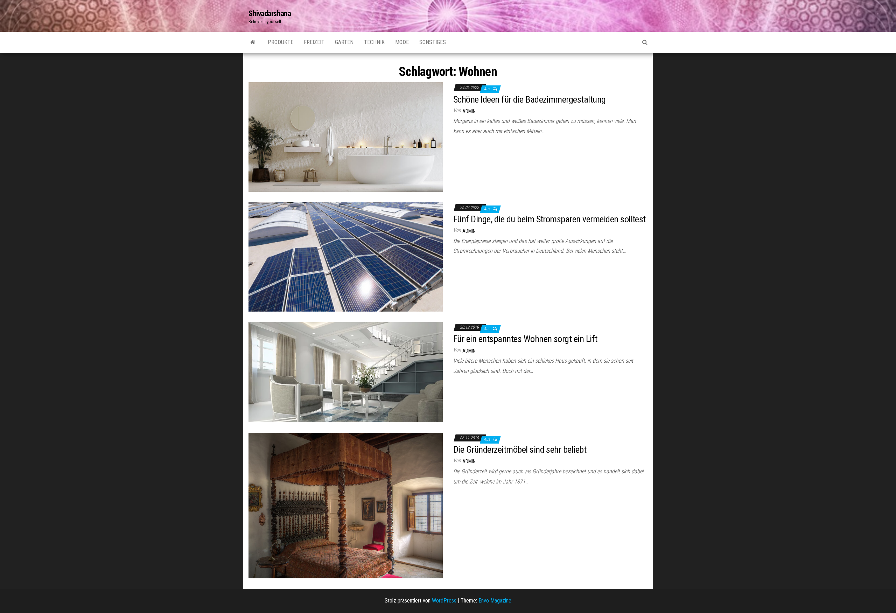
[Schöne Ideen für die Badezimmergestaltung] (345, 136)
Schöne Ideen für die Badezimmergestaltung (529, 99)
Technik (374, 42)
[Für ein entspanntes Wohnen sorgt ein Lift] (345, 371)
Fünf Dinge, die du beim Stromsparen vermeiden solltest (549, 219)
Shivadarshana (269, 13)
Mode (402, 42)
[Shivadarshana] (252, 42)
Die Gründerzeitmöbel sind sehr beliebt (519, 449)
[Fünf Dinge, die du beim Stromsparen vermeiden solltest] (345, 256)
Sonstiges (432, 42)
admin (469, 111)
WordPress (444, 600)
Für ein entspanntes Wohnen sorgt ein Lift (525, 339)
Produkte (280, 42)
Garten (344, 42)
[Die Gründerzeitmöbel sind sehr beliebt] (345, 505)
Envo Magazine (494, 600)
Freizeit (314, 42)
